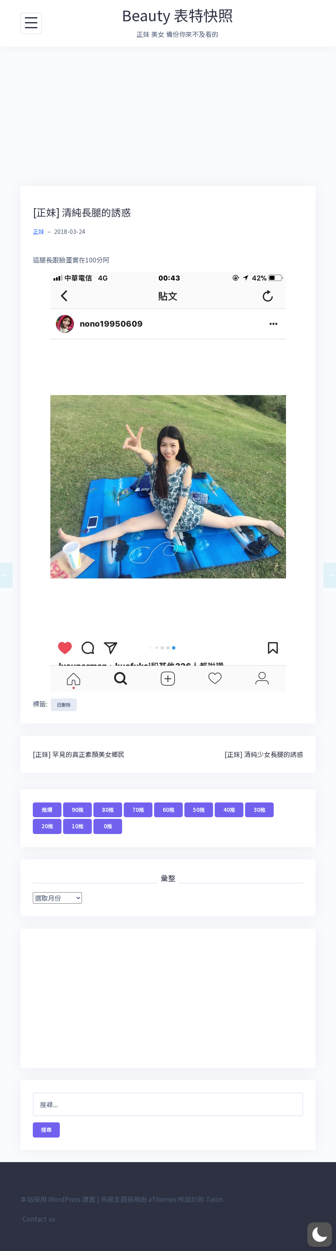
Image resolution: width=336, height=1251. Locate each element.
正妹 (38, 231)
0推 (108, 826)
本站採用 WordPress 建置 (57, 1199)
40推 (229, 810)
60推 (169, 810)
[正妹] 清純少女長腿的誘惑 (264, 754)
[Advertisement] (168, 116)
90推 (78, 810)
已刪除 (63, 704)
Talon (214, 1199)
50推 (199, 810)
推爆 (47, 810)
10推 (78, 826)
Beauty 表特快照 (177, 14)
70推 (138, 810)
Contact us (39, 1219)
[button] (319, 1234)
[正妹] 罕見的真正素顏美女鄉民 (79, 754)
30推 (260, 810)
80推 (108, 810)
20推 (47, 826)
